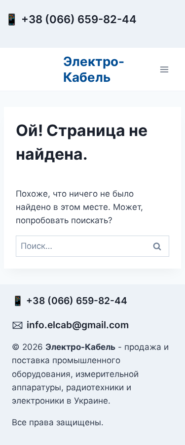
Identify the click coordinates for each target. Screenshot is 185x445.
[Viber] (159, 28)
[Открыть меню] (164, 69)
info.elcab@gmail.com (78, 325)
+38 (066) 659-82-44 (81, 19)
